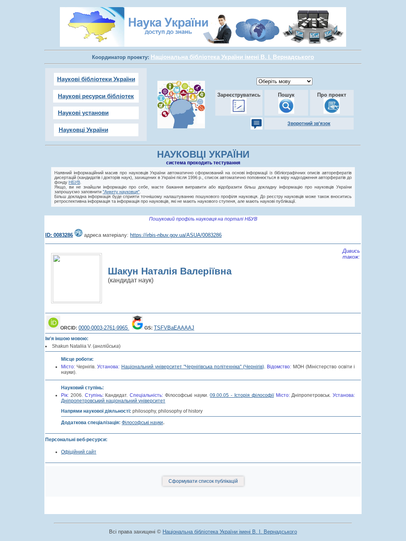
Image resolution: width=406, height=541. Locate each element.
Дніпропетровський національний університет (113, 401)
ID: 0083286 (59, 235)
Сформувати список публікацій (203, 481)
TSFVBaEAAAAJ (174, 328)
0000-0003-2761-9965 (104, 328)
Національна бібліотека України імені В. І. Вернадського (230, 532)
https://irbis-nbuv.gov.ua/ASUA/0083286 (176, 235)
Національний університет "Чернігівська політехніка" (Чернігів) (192, 367)
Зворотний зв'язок (308, 123)
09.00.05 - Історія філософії (242, 395)
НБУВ (74, 182)
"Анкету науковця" (121, 191)
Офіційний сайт (78, 452)
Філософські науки (142, 422)
